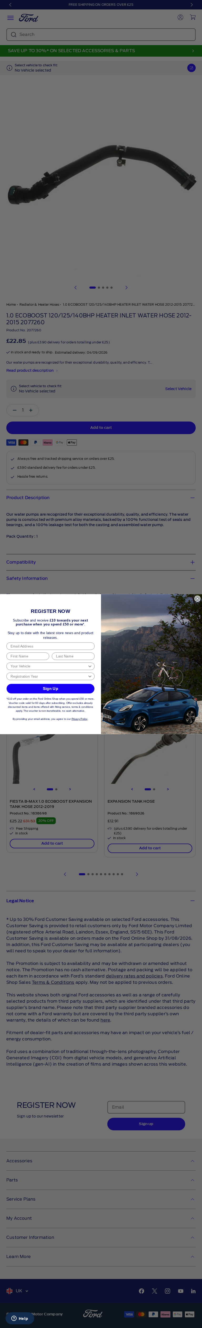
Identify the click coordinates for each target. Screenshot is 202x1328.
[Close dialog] (197, 598)
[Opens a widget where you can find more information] (19, 1318)
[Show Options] (89, 666)
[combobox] (49, 666)
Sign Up (50, 688)
